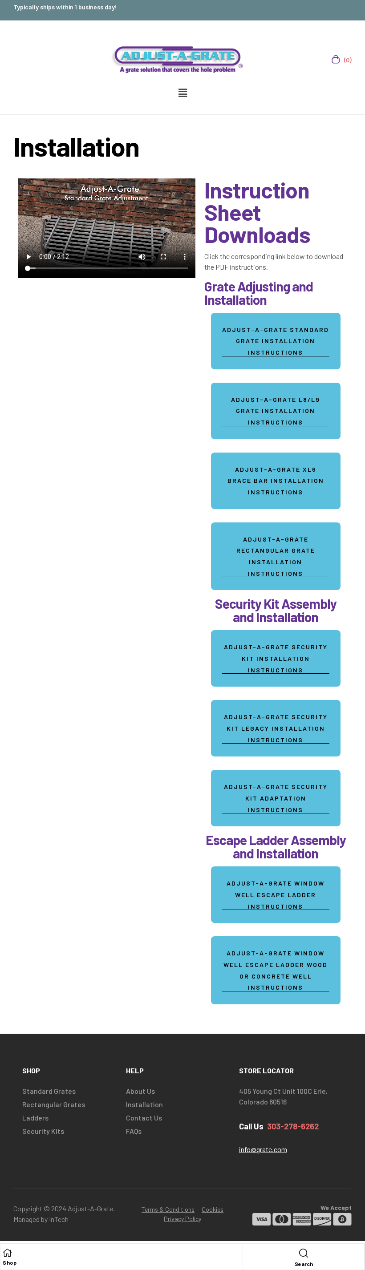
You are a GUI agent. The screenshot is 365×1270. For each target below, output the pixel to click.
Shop (9, 1262)
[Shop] (7, 1252)
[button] (182, 92)
